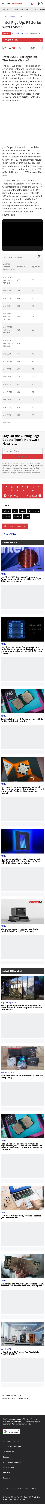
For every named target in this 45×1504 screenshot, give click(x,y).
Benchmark (33, 511)
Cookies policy (8, 1457)
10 (22, 490)
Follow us (25, 48)
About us (6, 1473)
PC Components (9, 16)
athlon (6, 511)
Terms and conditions (11, 1441)
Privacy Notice (34, 465)
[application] (22, 233)
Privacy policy (8, 1452)
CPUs (20, 16)
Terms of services (31, 463)
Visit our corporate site (21, 1424)
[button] (42, 3)
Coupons (6, 1478)
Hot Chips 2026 (21, 9)
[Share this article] (4, 48)
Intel (15, 511)
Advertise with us (10, 1467)
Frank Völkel (19, 33)
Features (6, 33)
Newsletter (38, 48)
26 (33, 490)
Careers (6, 1483)
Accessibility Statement (12, 1462)
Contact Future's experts (12, 1446)
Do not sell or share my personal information (21, 1488)
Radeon (17, 516)
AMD (26, 516)
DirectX (7, 516)
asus (23, 511)
